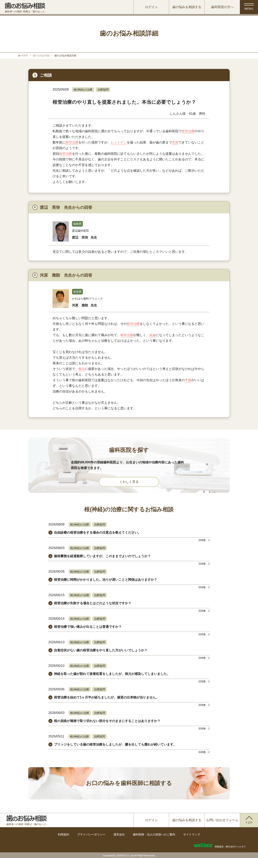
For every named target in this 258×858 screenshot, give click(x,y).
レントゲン (119, 142)
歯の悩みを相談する (186, 7)
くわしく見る (129, 481)
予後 (188, 380)
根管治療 (188, 131)
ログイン (151, 7)
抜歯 (152, 335)
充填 (175, 142)
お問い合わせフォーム (222, 820)
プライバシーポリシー (91, 834)
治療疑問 (103, 89)
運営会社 (119, 834)
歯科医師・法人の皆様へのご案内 (154, 834)
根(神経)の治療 (83, 89)
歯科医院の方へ (222, 7)
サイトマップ (191, 834)
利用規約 (63, 834)
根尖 (81, 369)
